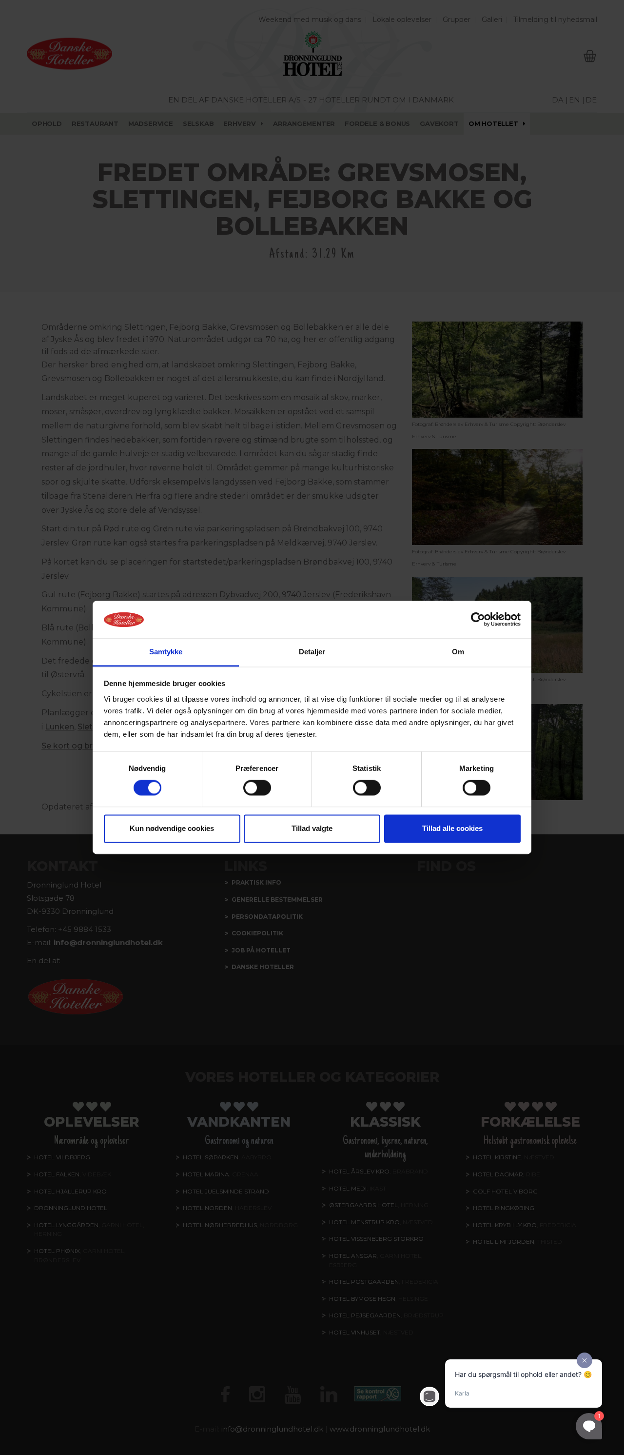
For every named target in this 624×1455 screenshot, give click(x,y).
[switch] (257, 788)
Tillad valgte (312, 828)
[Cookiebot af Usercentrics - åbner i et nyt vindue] (478, 619)
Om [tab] (458, 651)
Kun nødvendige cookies (172, 828)
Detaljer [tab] (312, 651)
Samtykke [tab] (166, 651)
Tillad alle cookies (452, 828)
